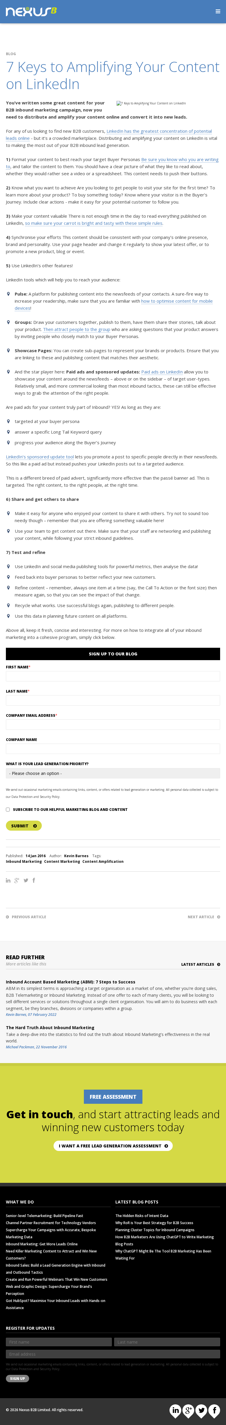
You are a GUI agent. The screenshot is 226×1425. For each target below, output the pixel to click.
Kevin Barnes (76, 855)
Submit (20, 826)
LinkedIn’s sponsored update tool (40, 457)
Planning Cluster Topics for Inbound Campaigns (155, 1229)
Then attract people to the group (76, 329)
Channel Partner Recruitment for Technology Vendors (51, 1222)
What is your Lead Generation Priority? (47, 763)
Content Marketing (62, 861)
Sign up (17, 1378)
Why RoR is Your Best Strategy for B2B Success (154, 1222)
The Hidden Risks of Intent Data (141, 1215)
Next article (201, 916)
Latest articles (197, 964)
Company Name (21, 739)
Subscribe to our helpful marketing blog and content (70, 809)
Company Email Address (31, 715)
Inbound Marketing (24, 861)
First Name (18, 667)
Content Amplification (103, 861)
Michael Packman (20, 1047)
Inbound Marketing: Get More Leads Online (42, 1244)
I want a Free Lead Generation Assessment (110, 1146)
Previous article (29, 916)
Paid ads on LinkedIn (162, 372)
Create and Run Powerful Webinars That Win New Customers (56, 1279)
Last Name (18, 691)
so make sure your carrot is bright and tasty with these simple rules (93, 223)
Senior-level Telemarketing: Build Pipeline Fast (44, 1215)
